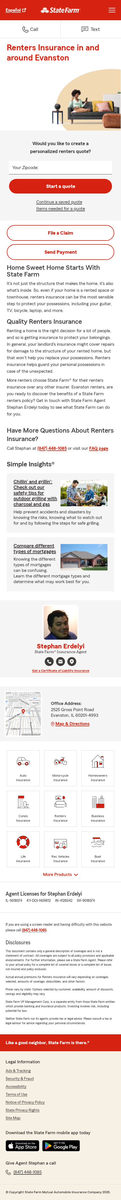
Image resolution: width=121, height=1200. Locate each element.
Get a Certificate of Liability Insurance (60, 670)
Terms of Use (16, 1094)
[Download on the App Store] (22, 1145)
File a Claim (60, 232)
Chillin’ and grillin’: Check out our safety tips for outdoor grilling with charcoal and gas (35, 493)
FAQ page (98, 448)
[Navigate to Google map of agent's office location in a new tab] (71, 661)
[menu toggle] (112, 10)
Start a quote (60, 186)
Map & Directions (72, 724)
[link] (60, 10)
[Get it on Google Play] (61, 1145)
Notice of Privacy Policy (25, 1102)
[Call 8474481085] (49, 661)
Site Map (13, 1118)
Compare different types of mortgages (35, 548)
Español (13, 10)
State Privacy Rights (22, 1110)
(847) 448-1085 (52, 448)
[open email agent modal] (60, 662)
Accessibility (16, 1087)
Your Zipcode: (25, 167)
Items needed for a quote (60, 208)
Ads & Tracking (18, 1071)
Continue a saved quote (59, 202)
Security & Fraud (20, 1079)
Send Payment (60, 252)
